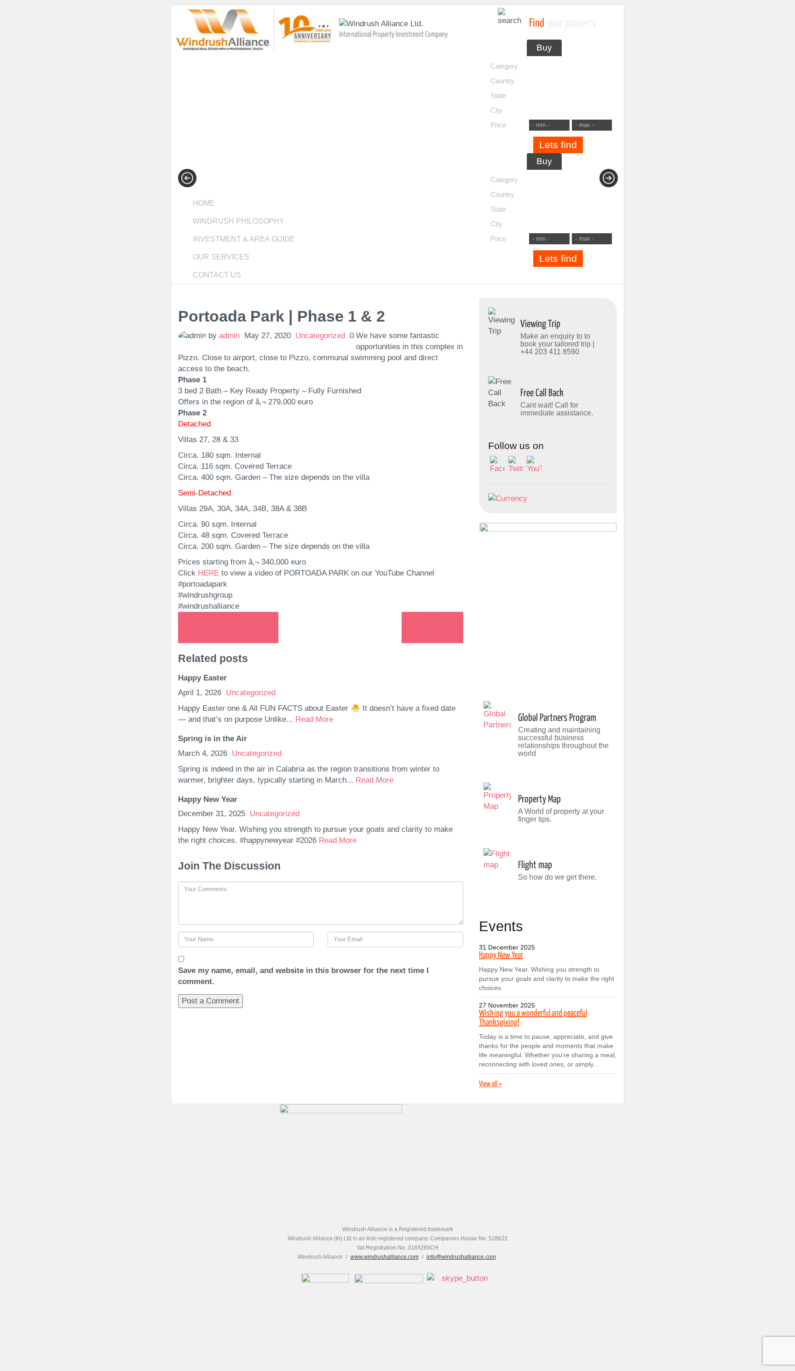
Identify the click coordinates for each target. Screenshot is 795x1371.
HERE (208, 573)
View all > (490, 1084)
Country (502, 81)
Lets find (558, 144)
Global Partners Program (557, 718)
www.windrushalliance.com (385, 1257)
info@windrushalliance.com (461, 1257)
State (498, 95)
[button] (187, 178)
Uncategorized (320, 335)
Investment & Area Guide (244, 239)
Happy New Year (501, 955)
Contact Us (217, 275)
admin (229, 335)
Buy (544, 47)
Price (498, 125)
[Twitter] (516, 465)
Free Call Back (542, 393)
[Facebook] (497, 465)
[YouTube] (534, 465)
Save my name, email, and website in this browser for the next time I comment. (303, 976)
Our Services (221, 257)
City (496, 110)
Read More (314, 719)
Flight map (535, 865)
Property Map (539, 800)
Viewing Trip (540, 324)
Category (504, 66)
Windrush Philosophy (238, 221)
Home (204, 203)
